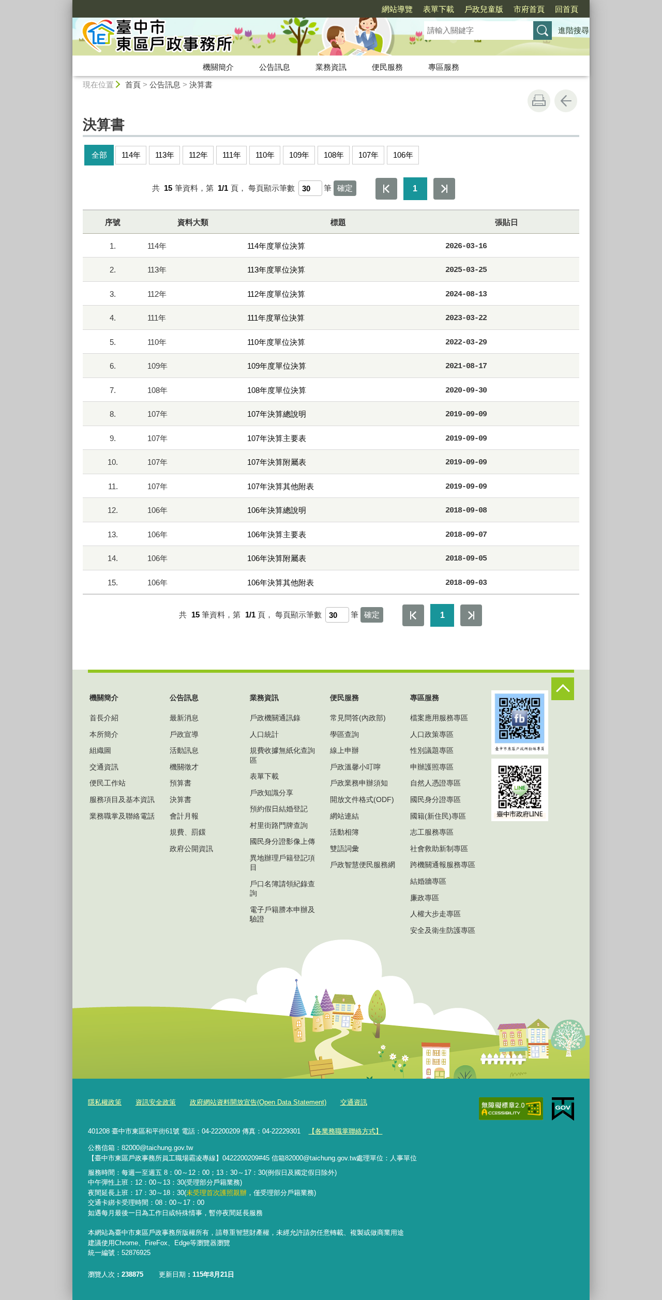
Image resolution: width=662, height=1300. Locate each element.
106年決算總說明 (276, 510)
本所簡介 (103, 734)
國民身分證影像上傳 (282, 841)
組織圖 (100, 750)
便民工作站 (107, 783)
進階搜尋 (573, 30)
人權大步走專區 (435, 914)
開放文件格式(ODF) (362, 799)
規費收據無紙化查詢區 (282, 755)
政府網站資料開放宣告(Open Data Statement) (258, 1102)
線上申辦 (344, 750)
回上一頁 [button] (565, 100)
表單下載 (438, 9)
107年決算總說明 (276, 414)
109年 (299, 154)
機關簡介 (218, 67)
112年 (198, 154)
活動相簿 (344, 832)
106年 (403, 154)
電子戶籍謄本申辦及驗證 (282, 914)
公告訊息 (274, 67)
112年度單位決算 (276, 294)
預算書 (180, 783)
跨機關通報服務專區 (442, 864)
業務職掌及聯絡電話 (122, 816)
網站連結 (344, 816)
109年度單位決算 (276, 365)
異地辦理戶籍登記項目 (282, 862)
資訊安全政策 (156, 1102)
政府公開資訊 (191, 848)
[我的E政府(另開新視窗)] (563, 1109)
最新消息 (184, 718)
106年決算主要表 (276, 534)
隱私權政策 (105, 1102)
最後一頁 (444, 189)
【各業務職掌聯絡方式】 (345, 1131)
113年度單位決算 (276, 269)
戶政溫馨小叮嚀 (355, 767)
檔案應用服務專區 (439, 718)
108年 (334, 154)
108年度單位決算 (276, 390)
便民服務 (387, 67)
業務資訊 (331, 67)
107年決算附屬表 (276, 462)
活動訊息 (184, 750)
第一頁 (386, 189)
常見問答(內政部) (358, 718)
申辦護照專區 (432, 767)
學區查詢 (344, 734)
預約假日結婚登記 (279, 809)
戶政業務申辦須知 (359, 783)
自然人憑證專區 (435, 783)
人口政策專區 (432, 734)
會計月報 (184, 816)
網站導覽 (397, 9)
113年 (164, 154)
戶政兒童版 (483, 9)
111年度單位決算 (276, 317)
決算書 (201, 84)
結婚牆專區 (428, 881)
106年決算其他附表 (280, 582)
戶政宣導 (184, 734)
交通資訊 (103, 767)
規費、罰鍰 (188, 832)
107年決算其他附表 (280, 486)
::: (68, 4)
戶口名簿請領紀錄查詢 (282, 888)
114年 (131, 154)
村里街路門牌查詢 (279, 825)
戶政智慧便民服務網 (362, 864)
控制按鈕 (562, 688)
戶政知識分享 (271, 793)
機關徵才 (184, 767)
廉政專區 (424, 898)
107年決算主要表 (276, 438)
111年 (231, 154)
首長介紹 (103, 718)
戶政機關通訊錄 (275, 718)
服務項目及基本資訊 (122, 799)
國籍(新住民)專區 (438, 816)
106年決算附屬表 (276, 558)
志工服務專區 (432, 832)
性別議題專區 (432, 750)
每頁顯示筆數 (271, 188)
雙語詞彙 (344, 848)
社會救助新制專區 (439, 848)
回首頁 (566, 9)
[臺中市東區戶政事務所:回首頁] (236, 37)
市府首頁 (529, 9)
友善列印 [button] (539, 100)
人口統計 (264, 734)
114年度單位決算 (276, 245)
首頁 (133, 84)
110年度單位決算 (276, 342)
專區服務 (443, 67)
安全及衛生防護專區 (442, 930)
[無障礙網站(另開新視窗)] (511, 1108)
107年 (368, 154)
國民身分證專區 (435, 799)
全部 (99, 154)
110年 (265, 154)
